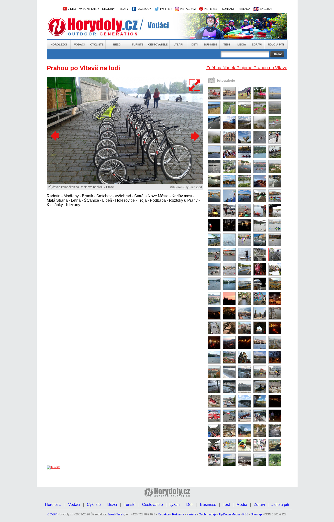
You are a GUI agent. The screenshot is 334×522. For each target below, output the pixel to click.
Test (226, 44)
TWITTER (165, 8)
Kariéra (191, 514)
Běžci (117, 44)
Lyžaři (178, 44)
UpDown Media (229, 514)
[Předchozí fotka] (55, 136)
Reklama (178, 514)
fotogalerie (226, 80)
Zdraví (257, 44)
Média (241, 44)
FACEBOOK (143, 8)
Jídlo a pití (275, 44)
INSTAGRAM (187, 8)
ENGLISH (265, 8)
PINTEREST (211, 8)
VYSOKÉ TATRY (89, 8)
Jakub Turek (116, 514)
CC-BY (52, 514)
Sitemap (256, 514)
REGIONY (108, 8)
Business (210, 44)
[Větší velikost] (195, 85)
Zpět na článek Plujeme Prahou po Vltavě (246, 67)
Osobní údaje (208, 514)
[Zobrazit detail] (214, 98)
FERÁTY (123, 8)
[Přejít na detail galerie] (125, 183)
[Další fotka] (195, 136)
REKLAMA (244, 8)
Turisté (137, 44)
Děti (194, 44)
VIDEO (71, 8)
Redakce (164, 514)
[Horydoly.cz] (98, 26)
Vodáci (79, 44)
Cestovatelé (157, 44)
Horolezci (59, 44)
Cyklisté (96, 44)
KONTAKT (228, 8)
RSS (245, 514)
